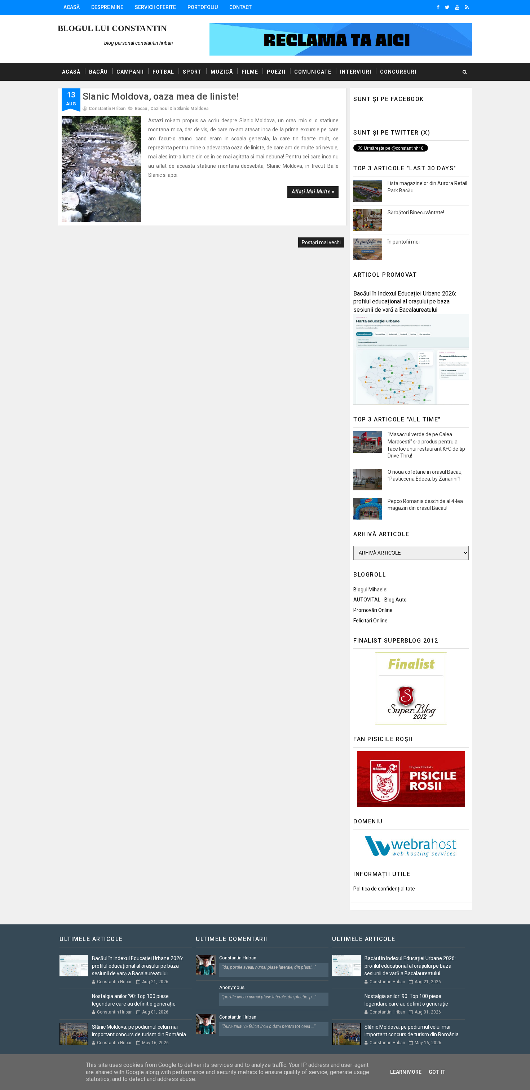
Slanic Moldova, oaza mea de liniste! (161, 96)
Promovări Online (373, 610)
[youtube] (457, 7)
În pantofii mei (404, 242)
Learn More (405, 1072)
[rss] (467, 7)
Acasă (71, 7)
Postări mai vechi (321, 242)
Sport (192, 72)
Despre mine (107, 7)
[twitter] (447, 7)
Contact (240, 7)
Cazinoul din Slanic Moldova (179, 108)
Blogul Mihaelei (370, 589)
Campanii (130, 72)
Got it (437, 1072)
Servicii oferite (155, 7)
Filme (250, 72)
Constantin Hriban (237, 957)
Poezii (276, 72)
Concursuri (398, 72)
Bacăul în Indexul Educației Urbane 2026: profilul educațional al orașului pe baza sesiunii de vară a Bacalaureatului (404, 302)
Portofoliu (202, 7)
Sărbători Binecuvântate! (416, 212)
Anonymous (231, 987)
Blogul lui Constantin (112, 28)
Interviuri (355, 72)
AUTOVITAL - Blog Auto (380, 600)
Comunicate (312, 72)
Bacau (141, 108)
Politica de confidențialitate (384, 889)
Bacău (98, 72)
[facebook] (438, 7)
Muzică (222, 72)
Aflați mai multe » (313, 191)
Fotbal (163, 72)
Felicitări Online (370, 620)
